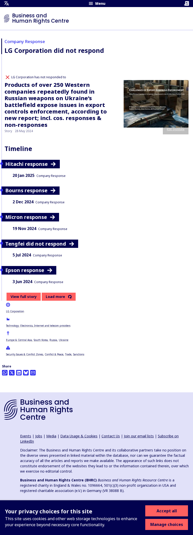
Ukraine (63, 340)
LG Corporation (15, 311)
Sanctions (78, 354)
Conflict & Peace (54, 354)
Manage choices (166, 524)
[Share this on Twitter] (12, 372)
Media (51, 436)
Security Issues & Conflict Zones (24, 354)
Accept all (167, 511)
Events (25, 436)
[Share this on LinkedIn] (19, 372)
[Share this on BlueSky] (26, 372)
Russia (53, 340)
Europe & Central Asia (19, 340)
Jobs (38, 436)
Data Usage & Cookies (79, 436)
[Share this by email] (33, 372)
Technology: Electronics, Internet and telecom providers (38, 325)
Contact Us (111, 436)
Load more (55, 296)
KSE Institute (175, 129)
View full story (24, 296)
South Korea (41, 340)
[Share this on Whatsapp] (5, 372)
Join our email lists (139, 436)
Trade (68, 354)
